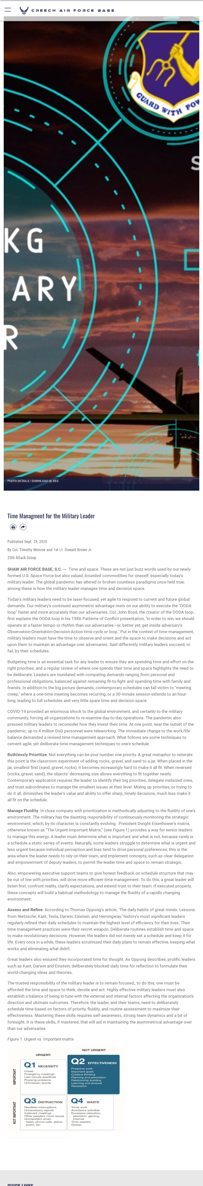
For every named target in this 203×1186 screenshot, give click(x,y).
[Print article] (13, 527)
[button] (8, 10)
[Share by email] (23, 527)
